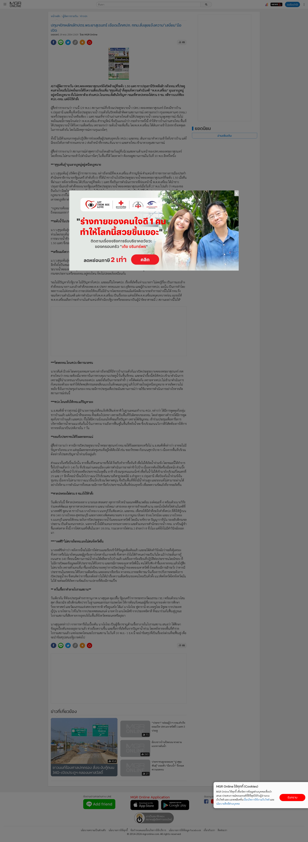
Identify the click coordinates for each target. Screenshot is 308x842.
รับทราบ (292, 797)
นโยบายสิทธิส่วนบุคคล (228, 803)
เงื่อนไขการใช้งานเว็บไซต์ (257, 799)
